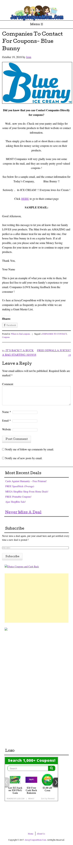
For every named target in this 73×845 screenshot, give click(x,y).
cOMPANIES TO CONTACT (54, 333)
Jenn (28, 57)
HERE (25, 198)
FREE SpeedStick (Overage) (19, 486)
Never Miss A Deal (23, 512)
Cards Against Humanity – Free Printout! (26, 481)
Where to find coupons (20, 333)
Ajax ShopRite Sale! (15, 501)
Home (30, 833)
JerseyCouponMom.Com (35, 839)
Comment (7, 384)
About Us (41, 833)
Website (6, 429)
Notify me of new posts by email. (23, 458)
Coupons (6, 337)
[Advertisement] (36, 598)
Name (6, 412)
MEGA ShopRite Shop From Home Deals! (26, 491)
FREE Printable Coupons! (18, 496)
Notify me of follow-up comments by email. (29, 449)
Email (6, 420)
